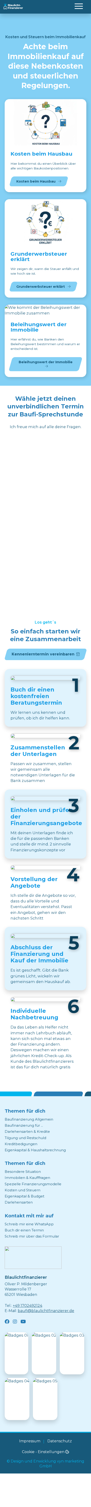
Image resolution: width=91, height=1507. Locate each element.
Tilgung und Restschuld (25, 1138)
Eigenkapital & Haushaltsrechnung (35, 1150)
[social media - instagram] (15, 1321)
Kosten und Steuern (22, 1190)
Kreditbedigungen (21, 1144)
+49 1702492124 (27, 1305)
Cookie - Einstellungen (43, 1452)
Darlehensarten (19, 1202)
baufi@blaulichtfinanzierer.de (46, 1311)
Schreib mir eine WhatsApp (29, 1224)
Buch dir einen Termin (24, 1230)
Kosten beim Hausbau (36, 181)
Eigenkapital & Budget (24, 1196)
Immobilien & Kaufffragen (27, 1177)
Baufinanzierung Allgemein (29, 1119)
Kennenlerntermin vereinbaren (43, 654)
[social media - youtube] (23, 1321)
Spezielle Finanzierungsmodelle (33, 1184)
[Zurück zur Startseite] (33, 1257)
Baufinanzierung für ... (24, 1125)
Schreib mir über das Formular (32, 1236)
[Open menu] (79, 6)
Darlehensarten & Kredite (27, 1131)
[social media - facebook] (7, 1321)
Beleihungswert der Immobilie (46, 362)
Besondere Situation (23, 1171)
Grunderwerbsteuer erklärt (41, 286)
